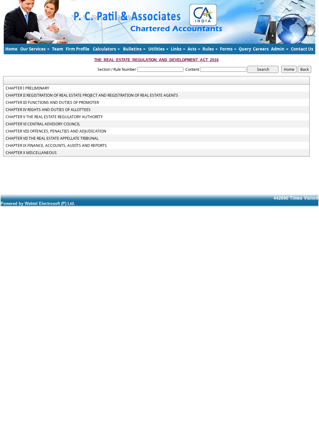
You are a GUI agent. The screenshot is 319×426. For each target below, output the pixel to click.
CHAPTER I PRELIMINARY (27, 88)
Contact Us (302, 49)
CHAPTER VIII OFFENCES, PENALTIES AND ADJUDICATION (56, 131)
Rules (208, 49)
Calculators (105, 49)
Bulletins (132, 49)
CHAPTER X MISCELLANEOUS (31, 152)
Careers (261, 49)
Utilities (156, 49)
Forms (226, 49)
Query (245, 49)
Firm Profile (77, 49)
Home (11, 49)
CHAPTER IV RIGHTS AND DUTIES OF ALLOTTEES (48, 109)
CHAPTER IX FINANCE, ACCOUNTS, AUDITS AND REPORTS (56, 145)
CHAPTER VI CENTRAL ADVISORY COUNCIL (43, 124)
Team (57, 49)
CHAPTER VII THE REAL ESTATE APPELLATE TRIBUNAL (52, 138)
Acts (192, 49)
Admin (278, 49)
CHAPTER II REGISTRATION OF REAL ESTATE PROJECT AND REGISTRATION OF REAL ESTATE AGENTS (92, 95)
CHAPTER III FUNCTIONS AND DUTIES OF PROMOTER (52, 102)
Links (176, 49)
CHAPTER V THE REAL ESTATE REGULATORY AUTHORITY (54, 116)
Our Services (33, 49)
